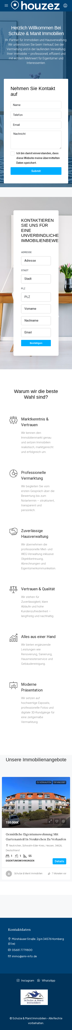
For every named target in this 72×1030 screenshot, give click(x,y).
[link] (36, 802)
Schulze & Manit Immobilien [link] (28, 873)
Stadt (24, 270)
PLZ (23, 288)
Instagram (27, 980)
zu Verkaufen (44, 782)
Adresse (26, 252)
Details (59, 861)
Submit (36, 171)
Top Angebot (59, 782)
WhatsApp (48, 980)
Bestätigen (36, 343)
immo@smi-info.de (24, 956)
